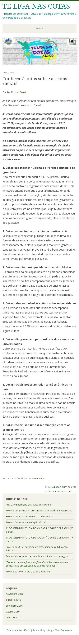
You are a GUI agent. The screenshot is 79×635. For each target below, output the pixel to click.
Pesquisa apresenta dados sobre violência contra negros (37, 556)
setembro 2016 (14, 605)
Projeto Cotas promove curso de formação (29, 516)
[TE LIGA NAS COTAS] (40, 64)
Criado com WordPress (18, 630)
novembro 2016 (14, 594)
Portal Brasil (18, 92)
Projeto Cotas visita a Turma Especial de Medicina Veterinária (39, 510)
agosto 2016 (13, 611)
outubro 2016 (13, 599)
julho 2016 (11, 617)
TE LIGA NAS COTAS (36, 6)
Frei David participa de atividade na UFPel (28, 504)
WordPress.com (63, 630)
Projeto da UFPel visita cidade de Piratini (28, 571)
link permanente (36, 478)
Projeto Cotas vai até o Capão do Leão (27, 522)
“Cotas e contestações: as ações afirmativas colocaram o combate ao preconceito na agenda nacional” (37, 564)
